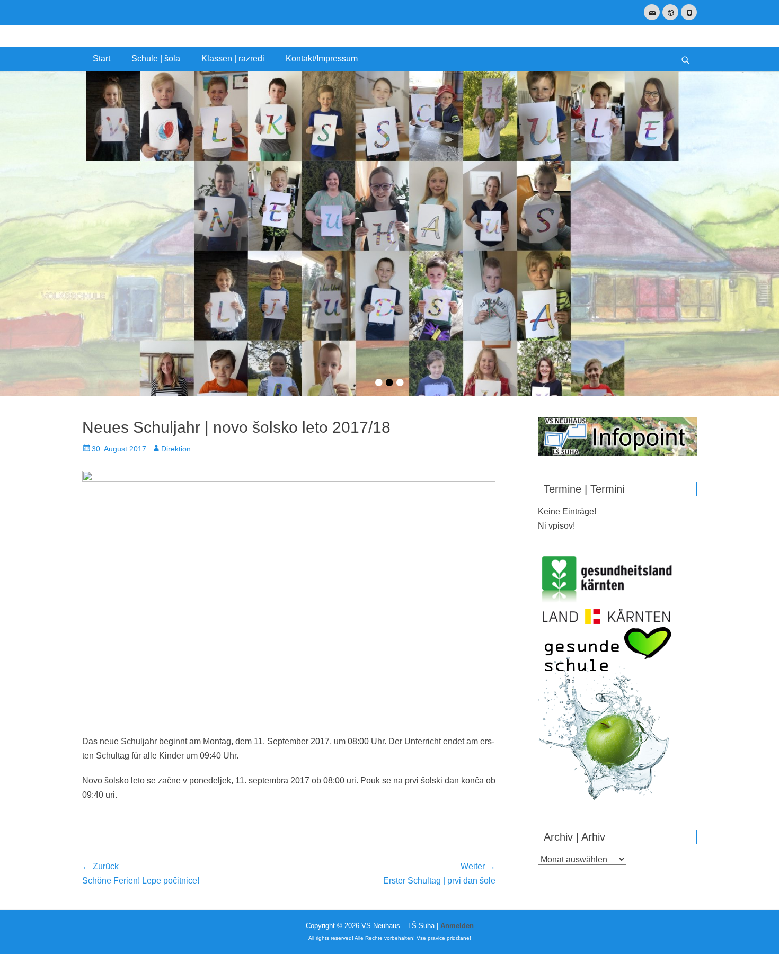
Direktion (176, 448)
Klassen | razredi (232, 58)
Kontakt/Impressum (322, 58)
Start (101, 58)
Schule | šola (155, 58)
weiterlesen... (390, 293)
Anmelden (457, 926)
